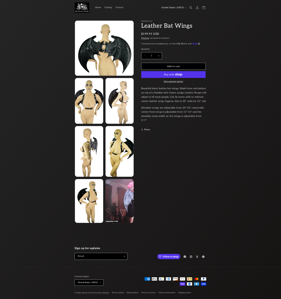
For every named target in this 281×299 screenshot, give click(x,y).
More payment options (173, 81)
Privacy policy (118, 293)
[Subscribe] (124, 256)
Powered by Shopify (100, 293)
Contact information (167, 293)
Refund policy (132, 293)
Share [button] (147, 129)
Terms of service (148, 293)
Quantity (145, 49)
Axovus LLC (87, 293)
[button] (191, 7)
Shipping (145, 38)
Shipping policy (184, 293)
